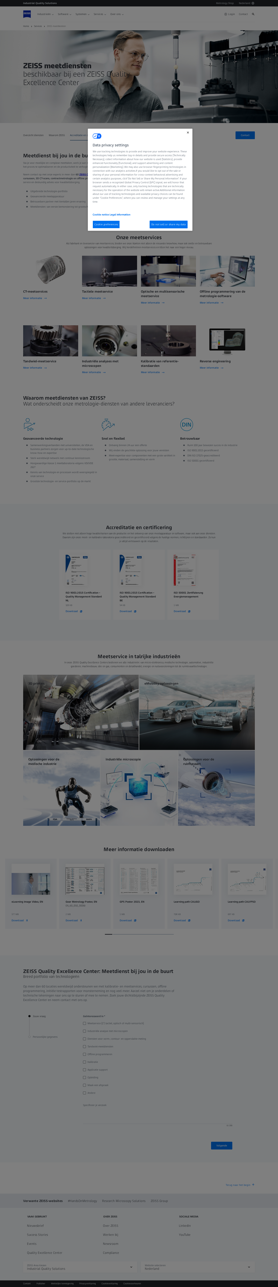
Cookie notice (101, 214)
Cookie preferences (106, 224)
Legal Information (120, 214)
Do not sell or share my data (168, 224)
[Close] (187, 132)
